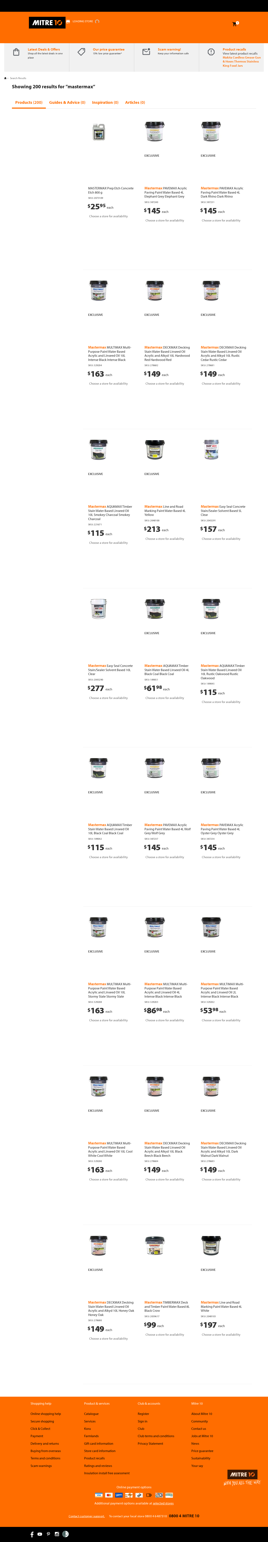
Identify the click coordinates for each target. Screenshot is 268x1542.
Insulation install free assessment (107, 1473)
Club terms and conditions (156, 1436)
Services (89, 1421)
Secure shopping (42, 1421)
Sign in (142, 1421)
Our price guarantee (109, 49)
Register (143, 1414)
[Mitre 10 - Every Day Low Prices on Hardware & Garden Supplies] (47, 23)
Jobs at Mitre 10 (202, 1436)
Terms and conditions (45, 1458)
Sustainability (200, 1458)
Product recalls (234, 49)
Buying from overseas (46, 1451)
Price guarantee (202, 1451)
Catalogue (91, 1414)
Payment (37, 1436)
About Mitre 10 (201, 1414)
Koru (87, 1428)
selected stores (163, 1503)
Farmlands (91, 1436)
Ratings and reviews (98, 1466)
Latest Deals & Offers (44, 49)
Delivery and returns (45, 1443)
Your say (197, 1466)
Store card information (100, 1451)
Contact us (198, 1428)
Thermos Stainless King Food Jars (241, 63)
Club (141, 1428)
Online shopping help (46, 1414)
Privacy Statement (150, 1443)
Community (199, 1421)
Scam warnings (41, 1466)
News (195, 1443)
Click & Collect (40, 1428)
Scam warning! (169, 49)
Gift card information (98, 1443)
